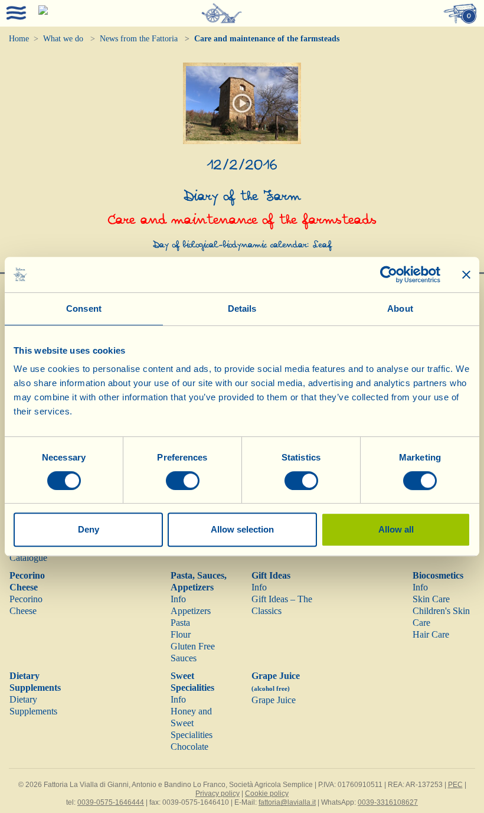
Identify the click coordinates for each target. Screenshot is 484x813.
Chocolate (189, 747)
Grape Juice (273, 700)
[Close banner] (466, 274)
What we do (63, 38)
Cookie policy (267, 793)
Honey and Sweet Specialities (191, 723)
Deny (88, 529)
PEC (455, 785)
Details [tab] (242, 308)
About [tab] (400, 308)
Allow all (396, 529)
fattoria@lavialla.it (287, 802)
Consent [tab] (84, 308)
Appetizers (191, 611)
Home (19, 38)
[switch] (183, 480)
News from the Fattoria (139, 38)
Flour (181, 634)
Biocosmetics (438, 575)
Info (178, 599)
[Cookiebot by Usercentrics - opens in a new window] (388, 274)
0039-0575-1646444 (110, 802)
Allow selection (242, 529)
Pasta (180, 623)
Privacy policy (217, 793)
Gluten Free (193, 646)
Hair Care (431, 634)
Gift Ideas (270, 575)
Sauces (184, 658)
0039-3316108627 (388, 802)
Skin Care (431, 599)
